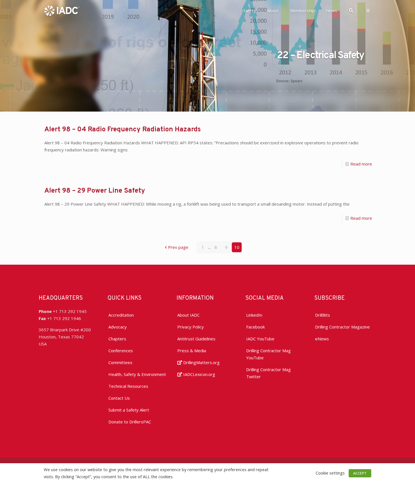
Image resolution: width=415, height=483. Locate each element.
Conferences (120, 350)
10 (236, 247)
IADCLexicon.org (198, 374)
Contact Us (119, 398)
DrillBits (322, 315)
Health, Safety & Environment (137, 374)
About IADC (188, 315)
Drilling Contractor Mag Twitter (268, 373)
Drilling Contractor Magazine (342, 327)
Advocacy (117, 327)
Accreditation (121, 315)
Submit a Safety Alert (128, 410)
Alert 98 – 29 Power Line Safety (94, 191)
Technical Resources (128, 386)
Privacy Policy (190, 327)
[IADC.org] (61, 10)
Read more (361, 164)
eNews (322, 338)
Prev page (178, 247)
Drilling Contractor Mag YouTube (268, 354)
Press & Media (191, 350)
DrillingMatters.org (201, 362)
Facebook (255, 327)
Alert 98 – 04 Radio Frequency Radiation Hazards (122, 129)
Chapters (117, 338)
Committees (120, 362)
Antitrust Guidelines (196, 338)
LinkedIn (254, 315)
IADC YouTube (260, 338)
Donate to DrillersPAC (129, 422)
